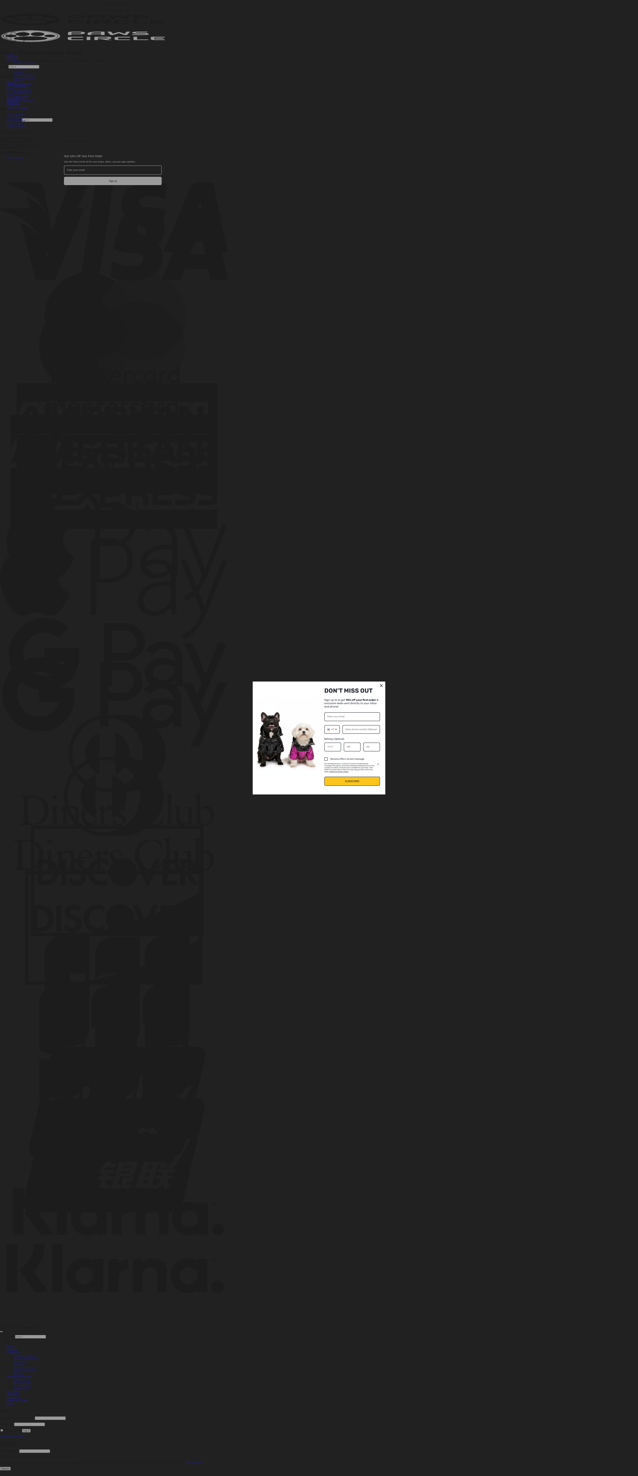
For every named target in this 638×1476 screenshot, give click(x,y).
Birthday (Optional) (334, 739)
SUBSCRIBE (352, 781)
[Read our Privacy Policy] (378, 764)
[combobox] (332, 729)
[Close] (381, 686)
